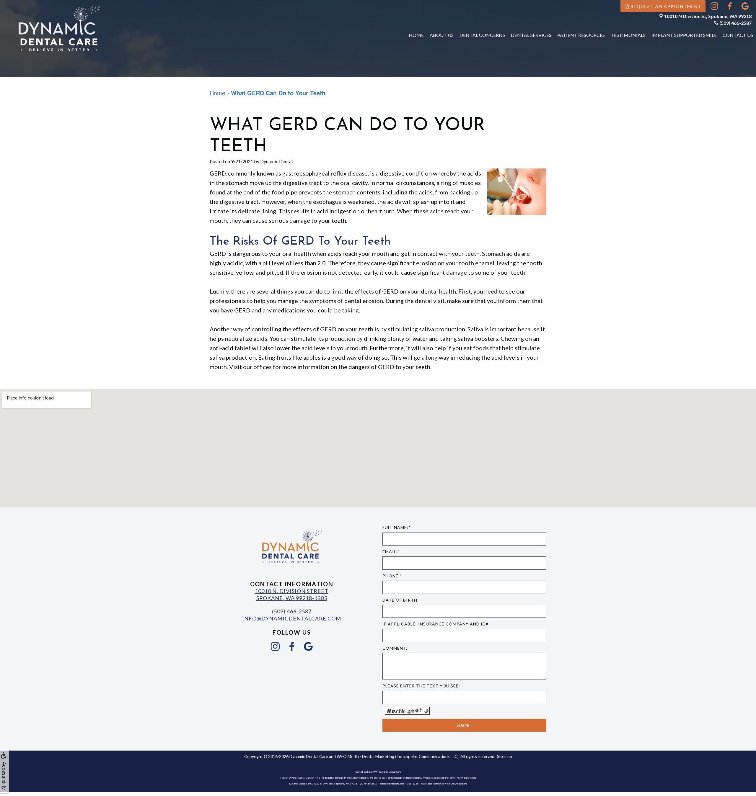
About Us (442, 35)
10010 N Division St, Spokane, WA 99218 (708, 16)
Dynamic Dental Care (308, 756)
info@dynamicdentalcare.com (291, 618)
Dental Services (531, 35)
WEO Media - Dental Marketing (365, 756)
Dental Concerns (482, 35)
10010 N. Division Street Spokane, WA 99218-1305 (291, 594)
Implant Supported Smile (684, 35)
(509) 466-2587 (735, 23)
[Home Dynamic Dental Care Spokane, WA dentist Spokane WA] (59, 28)
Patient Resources (581, 35)
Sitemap (504, 756)
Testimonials (628, 35)
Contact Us (738, 35)
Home (416, 35)
